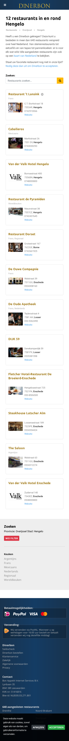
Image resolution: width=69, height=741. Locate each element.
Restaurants (11, 30)
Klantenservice (10, 656)
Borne (36, 247)
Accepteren (56, 727)
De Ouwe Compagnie (23, 269)
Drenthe (6, 710)
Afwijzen (38, 727)
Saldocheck (8, 649)
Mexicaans (10, 567)
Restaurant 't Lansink (23, 94)
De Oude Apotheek (22, 304)
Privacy (6, 667)
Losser (37, 317)
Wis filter (11, 538)
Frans (7, 563)
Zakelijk (6, 660)
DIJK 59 (14, 339)
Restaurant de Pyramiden (26, 199)
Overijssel (27, 30)
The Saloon (16, 448)
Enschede (39, 282)
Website (28, 114)
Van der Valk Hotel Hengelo (28, 164)
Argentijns (10, 559)
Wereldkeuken (12, 580)
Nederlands (11, 571)
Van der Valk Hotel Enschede (29, 483)
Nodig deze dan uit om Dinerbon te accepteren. (32, 65)
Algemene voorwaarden (15, 663)
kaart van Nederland (25, 55)
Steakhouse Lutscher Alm (26, 413)
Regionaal (10, 575)
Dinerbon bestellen (12, 652)
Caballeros (16, 129)
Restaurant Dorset (21, 234)
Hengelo (41, 30)
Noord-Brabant (44, 710)
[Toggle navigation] (5, 5)
